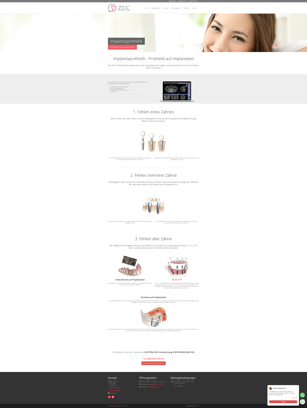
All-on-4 (192, 245)
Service (165, 8)
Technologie (176, 8)
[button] (302, 401)
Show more (294, 398)
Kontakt (194, 8)
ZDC (146, 8)
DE (109, 1)
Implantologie (155, 8)
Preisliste (186, 8)
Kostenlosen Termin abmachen (153, 363)
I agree (283, 402)
